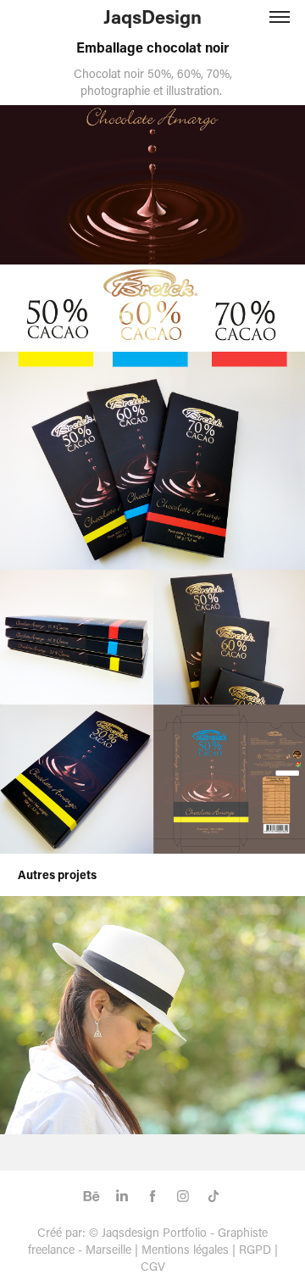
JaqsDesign (152, 16)
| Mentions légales (182, 1249)
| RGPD (250, 1249)
